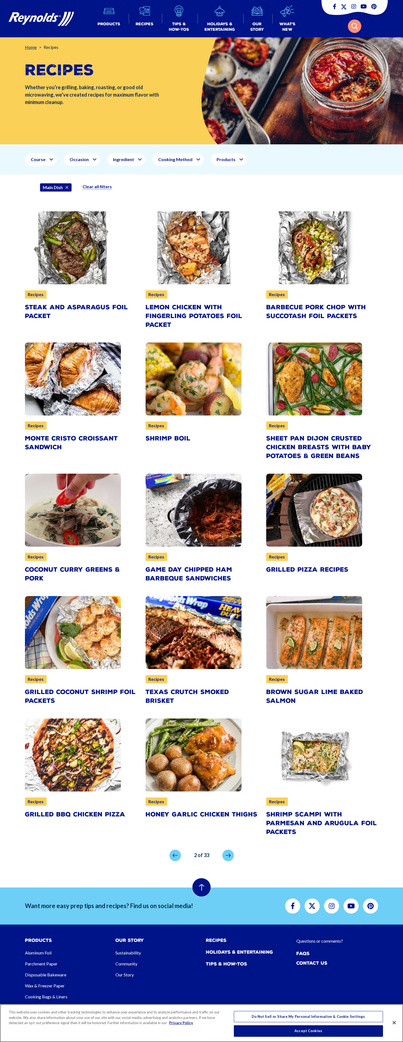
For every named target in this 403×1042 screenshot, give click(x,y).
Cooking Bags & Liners (46, 996)
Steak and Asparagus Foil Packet (76, 312)
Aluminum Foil (38, 952)
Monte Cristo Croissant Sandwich (71, 443)
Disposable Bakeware (45, 974)
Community (126, 963)
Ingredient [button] (123, 159)
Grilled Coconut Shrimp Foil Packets (80, 696)
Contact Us (311, 963)
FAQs (303, 953)
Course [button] (38, 159)
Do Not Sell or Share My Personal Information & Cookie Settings (308, 1016)
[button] (109, 18)
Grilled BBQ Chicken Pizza (75, 814)
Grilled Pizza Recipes (307, 569)
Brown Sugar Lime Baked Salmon (314, 696)
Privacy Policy (181, 1023)
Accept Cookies (308, 1030)
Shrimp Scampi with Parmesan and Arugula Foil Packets (321, 823)
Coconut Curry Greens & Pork (72, 574)
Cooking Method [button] (175, 159)
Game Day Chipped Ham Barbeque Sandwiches (189, 574)
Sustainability (128, 952)
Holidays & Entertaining (239, 952)
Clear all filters (97, 186)
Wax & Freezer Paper (45, 985)
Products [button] (226, 159)
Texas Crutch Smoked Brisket (187, 696)
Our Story (124, 974)
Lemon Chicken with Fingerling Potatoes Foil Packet (194, 316)
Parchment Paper (41, 963)
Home (31, 47)
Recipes (216, 940)
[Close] (394, 1022)
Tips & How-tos (226, 964)
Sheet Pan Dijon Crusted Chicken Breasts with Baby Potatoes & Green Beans (318, 447)
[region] (201, 1023)
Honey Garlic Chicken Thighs (201, 814)
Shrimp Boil (168, 438)
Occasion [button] (79, 159)
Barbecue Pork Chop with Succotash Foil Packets (316, 312)
